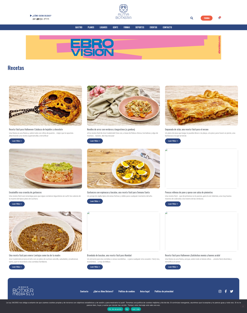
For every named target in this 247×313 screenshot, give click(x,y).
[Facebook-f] (225, 291)
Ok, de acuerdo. (115, 309)
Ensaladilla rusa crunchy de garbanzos (25, 192)
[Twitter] (231, 291)
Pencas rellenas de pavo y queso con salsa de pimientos (189, 192)
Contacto (84, 291)
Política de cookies (126, 291)
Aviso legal (144, 291)
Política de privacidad (164, 291)
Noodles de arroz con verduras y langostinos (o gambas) (111, 129)
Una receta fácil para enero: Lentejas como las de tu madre (34, 255)
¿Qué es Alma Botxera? (103, 291)
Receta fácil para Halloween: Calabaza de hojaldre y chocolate (36, 129)
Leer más (136, 309)
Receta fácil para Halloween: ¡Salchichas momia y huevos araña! (192, 255)
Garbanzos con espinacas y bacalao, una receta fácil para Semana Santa (118, 192)
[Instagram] (220, 291)
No (127, 309)
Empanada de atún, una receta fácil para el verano (186, 129)
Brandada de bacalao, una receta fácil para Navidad (109, 255)
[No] (243, 306)
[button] (191, 18)
